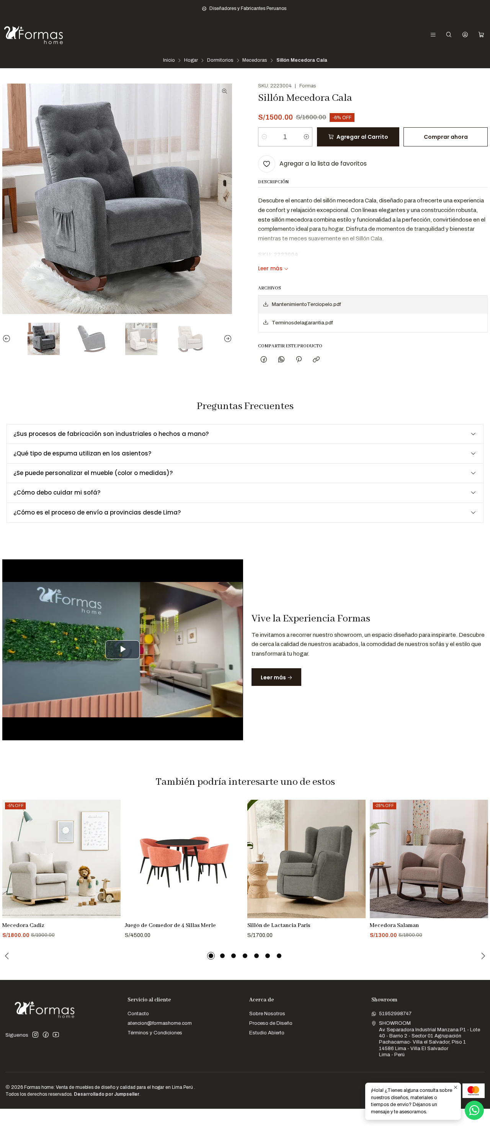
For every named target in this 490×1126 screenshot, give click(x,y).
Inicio (169, 60)
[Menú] (433, 35)
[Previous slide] (8, 339)
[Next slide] (226, 339)
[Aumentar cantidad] (306, 137)
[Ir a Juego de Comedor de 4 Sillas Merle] (184, 859)
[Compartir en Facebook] (264, 359)
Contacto (138, 1013)
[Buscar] (449, 35)
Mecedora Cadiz (23, 925)
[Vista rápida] (112, 867)
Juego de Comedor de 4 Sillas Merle (170, 925)
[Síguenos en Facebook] (45, 1035)
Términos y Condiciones (154, 1033)
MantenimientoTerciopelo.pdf (306, 304)
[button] (211, 955)
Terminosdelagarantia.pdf (302, 322)
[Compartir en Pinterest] (298, 359)
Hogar (191, 60)
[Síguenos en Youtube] (55, 1035)
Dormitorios (220, 60)
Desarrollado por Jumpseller (106, 1094)
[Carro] (481, 35)
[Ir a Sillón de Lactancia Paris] (306, 859)
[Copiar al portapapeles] (316, 359)
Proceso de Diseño (270, 1023)
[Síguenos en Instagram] (35, 1035)
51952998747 (395, 1013)
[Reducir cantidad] (264, 137)
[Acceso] (465, 35)
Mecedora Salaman (394, 925)
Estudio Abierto (266, 1033)
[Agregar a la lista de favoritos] (112, 850)
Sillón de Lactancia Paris (278, 925)
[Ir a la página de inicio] (33, 35)
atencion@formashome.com (159, 1023)
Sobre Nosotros (267, 1013)
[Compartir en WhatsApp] (281, 359)
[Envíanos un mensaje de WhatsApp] (474, 1110)
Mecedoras (254, 60)
